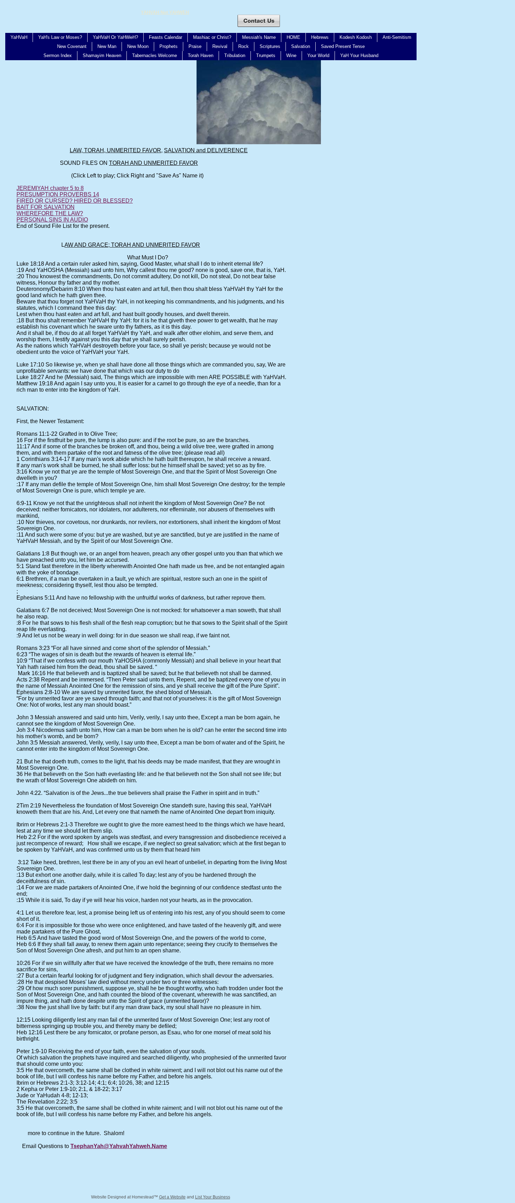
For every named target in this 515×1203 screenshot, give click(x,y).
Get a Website (172, 1197)
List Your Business (212, 1197)
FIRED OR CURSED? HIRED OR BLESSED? (74, 201)
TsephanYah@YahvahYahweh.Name (118, 1146)
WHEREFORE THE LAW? (49, 213)
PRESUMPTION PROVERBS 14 (57, 194)
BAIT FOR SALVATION (45, 207)
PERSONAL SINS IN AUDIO (52, 220)
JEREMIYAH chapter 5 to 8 (50, 188)
